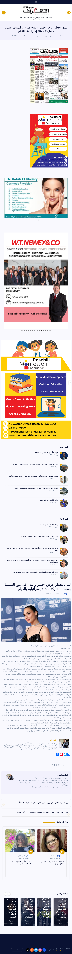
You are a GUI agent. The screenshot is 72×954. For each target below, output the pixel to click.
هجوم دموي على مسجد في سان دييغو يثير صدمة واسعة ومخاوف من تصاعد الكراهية (11, 906)
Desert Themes (60, 951)
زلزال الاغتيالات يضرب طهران (48, 524)
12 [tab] (26, 330)
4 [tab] (43, 330)
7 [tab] (37, 330)
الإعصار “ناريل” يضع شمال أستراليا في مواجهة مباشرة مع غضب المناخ (36, 488)
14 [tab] (21, 330)
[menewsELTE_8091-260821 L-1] (49, 75)
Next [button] (65, 197)
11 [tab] (28, 330)
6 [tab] (39, 330)
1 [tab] (38, 220)
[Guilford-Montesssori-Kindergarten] (49, 140)
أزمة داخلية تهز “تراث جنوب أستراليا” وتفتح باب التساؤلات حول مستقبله (35, 464)
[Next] (9, 893)
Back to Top (16, 950)
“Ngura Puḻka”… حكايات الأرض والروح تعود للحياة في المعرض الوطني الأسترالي (32, 476)
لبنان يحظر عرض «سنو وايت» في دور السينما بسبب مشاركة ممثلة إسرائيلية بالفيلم (35, 36)
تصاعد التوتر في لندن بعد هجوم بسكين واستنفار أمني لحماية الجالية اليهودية (61, 906)
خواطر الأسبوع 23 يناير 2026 (49, 500)
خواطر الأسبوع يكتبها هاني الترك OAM (46, 452)
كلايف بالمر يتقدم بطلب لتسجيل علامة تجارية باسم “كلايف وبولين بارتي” (35, 572)
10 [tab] (30, 330)
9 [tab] (32, 330)
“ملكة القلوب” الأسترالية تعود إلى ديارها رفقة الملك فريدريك (39, 536)
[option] (61, 912)
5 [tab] (41, 330)
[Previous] (5, 893)
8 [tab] (34, 330)
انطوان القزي (59, 593)
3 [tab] (33, 220)
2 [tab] (36, 220)
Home (62, 36)
